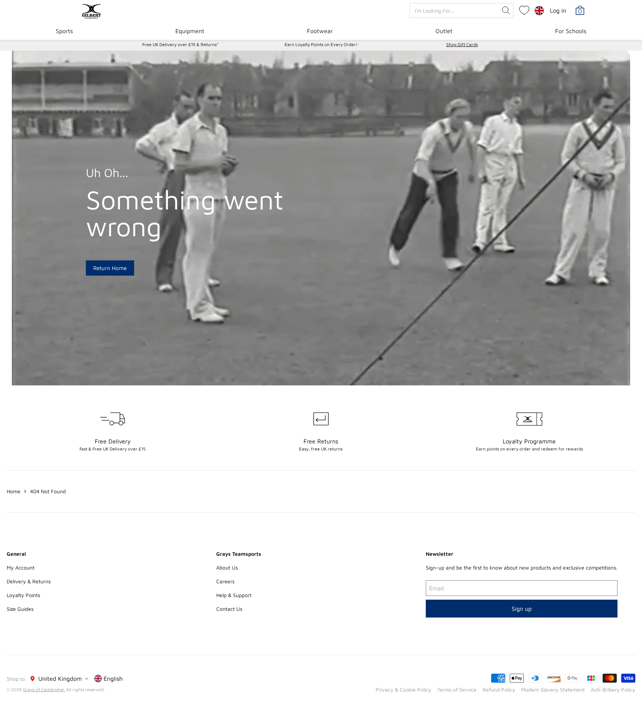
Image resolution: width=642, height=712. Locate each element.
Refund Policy (499, 689)
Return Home (110, 268)
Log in (558, 10)
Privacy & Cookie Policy (403, 689)
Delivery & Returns (29, 581)
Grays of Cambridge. (44, 689)
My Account (21, 567)
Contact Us (229, 609)
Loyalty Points (23, 595)
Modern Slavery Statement (553, 689)
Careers (225, 581)
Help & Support (234, 595)
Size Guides (20, 609)
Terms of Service (457, 689)
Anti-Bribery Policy (613, 689)
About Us (227, 567)
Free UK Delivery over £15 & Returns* (180, 44)
